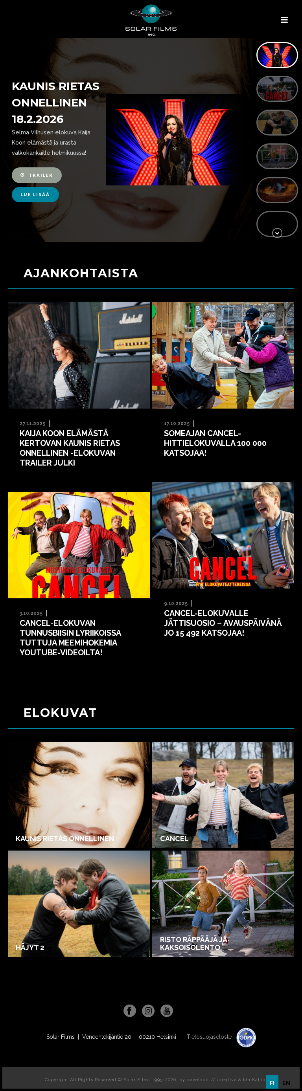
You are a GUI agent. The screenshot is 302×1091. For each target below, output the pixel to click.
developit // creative (212, 1079)
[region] (151, 140)
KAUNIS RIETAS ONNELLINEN (65, 839)
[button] (37, 175)
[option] (286, 1083)
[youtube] (166, 1011)
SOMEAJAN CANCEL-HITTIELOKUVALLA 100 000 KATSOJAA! (215, 443)
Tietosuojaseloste (210, 1037)
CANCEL (174, 839)
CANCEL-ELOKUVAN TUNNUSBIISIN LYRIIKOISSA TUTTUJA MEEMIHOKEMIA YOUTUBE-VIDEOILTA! (70, 637)
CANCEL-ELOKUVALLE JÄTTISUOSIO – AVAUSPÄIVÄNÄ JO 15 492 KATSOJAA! (223, 623)
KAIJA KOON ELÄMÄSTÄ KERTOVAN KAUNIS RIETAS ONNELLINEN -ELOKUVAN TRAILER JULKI (70, 448)
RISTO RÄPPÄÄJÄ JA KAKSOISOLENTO (193, 944)
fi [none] (272, 1083)
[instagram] (148, 1011)
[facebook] (129, 1011)
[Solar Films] (151, 20)
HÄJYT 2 (30, 948)
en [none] (286, 1083)
